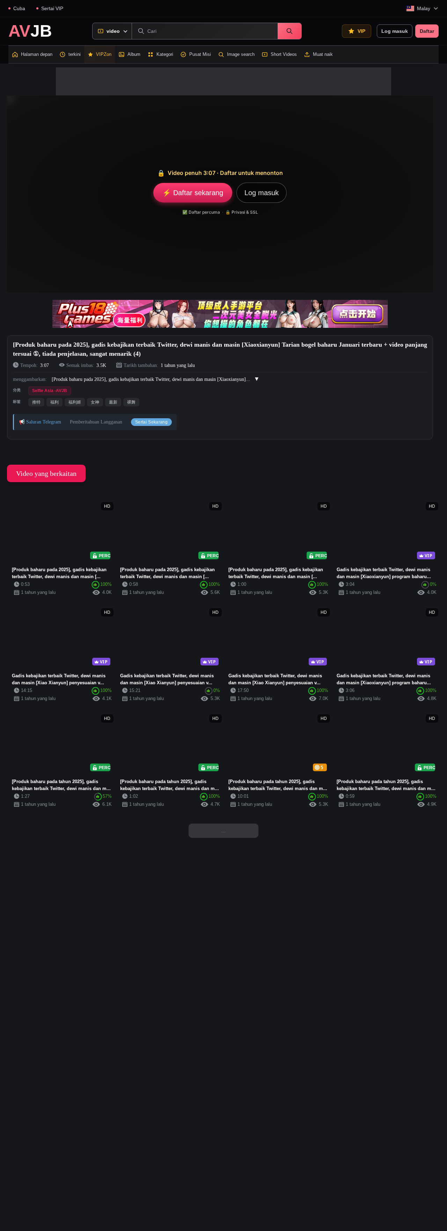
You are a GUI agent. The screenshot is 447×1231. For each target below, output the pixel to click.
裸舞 (131, 402)
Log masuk (394, 31)
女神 (95, 402)
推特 (36, 402)
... (223, 830)
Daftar (427, 31)
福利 (54, 402)
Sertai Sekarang (151, 422)
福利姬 (74, 402)
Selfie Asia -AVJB (49, 390)
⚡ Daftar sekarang (192, 193)
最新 (113, 402)
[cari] (289, 31)
